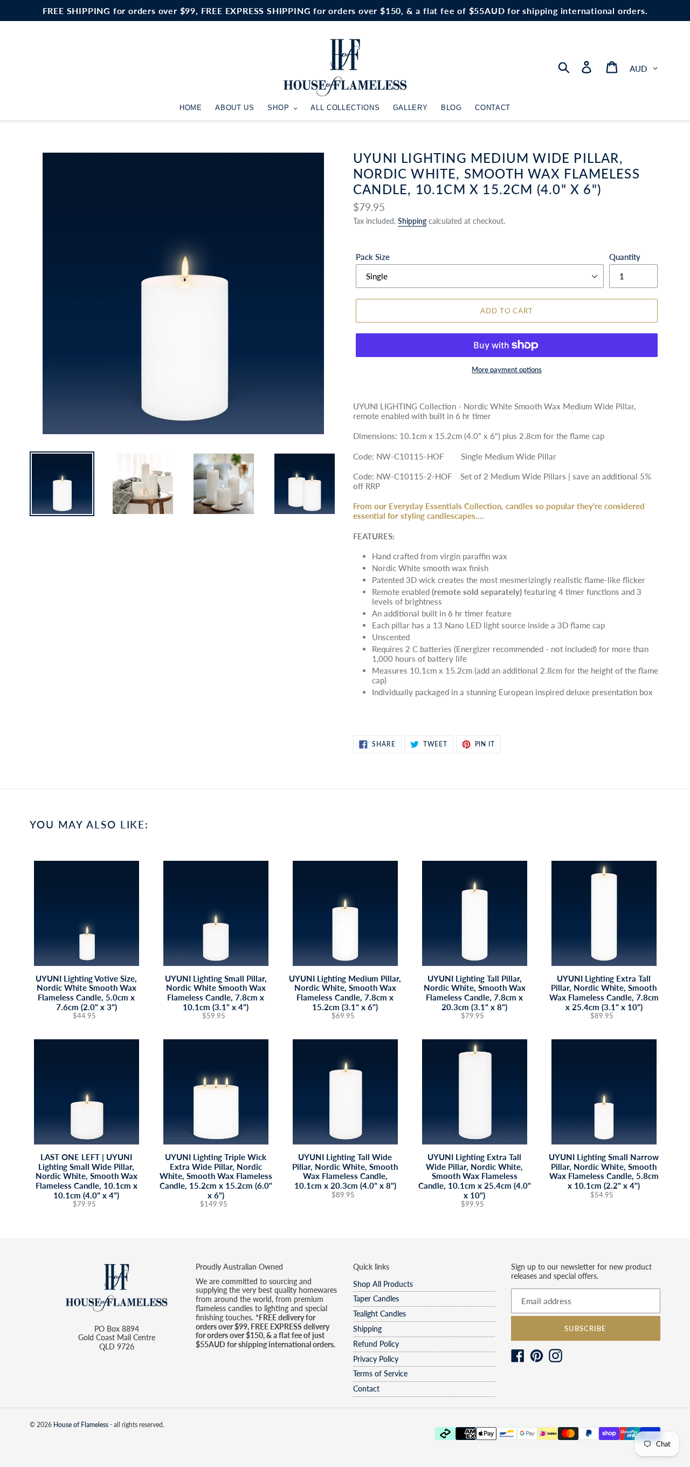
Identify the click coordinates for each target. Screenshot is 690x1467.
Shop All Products (383, 1283)
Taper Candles (376, 1298)
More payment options (507, 370)
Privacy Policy (375, 1358)
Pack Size (373, 257)
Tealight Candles (379, 1313)
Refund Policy (376, 1343)
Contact (366, 1388)
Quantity (624, 257)
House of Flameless (80, 1425)
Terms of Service (380, 1373)
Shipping (412, 220)
